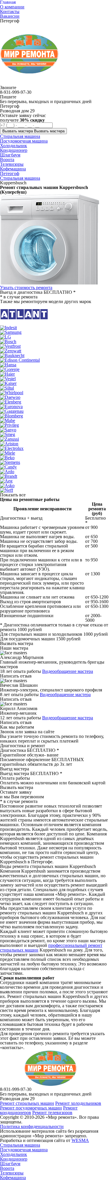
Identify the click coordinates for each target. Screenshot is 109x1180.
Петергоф (9, 173)
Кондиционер (13, 1158)
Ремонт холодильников (78, 1103)
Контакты (9, 11)
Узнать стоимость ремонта (26, 287)
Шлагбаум (10, 1163)
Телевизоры (12, 1172)
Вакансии (9, 16)
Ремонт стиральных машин (27, 1103)
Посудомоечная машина (24, 1149)
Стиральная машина (20, 178)
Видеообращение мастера (67, 671)
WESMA (80, 1140)
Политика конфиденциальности (32, 1126)
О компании (12, 6)
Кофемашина (13, 1177)
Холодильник (13, 1154)
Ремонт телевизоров (52, 1112)
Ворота (7, 1168)
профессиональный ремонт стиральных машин (51, 947)
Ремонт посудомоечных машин (31, 1107)
